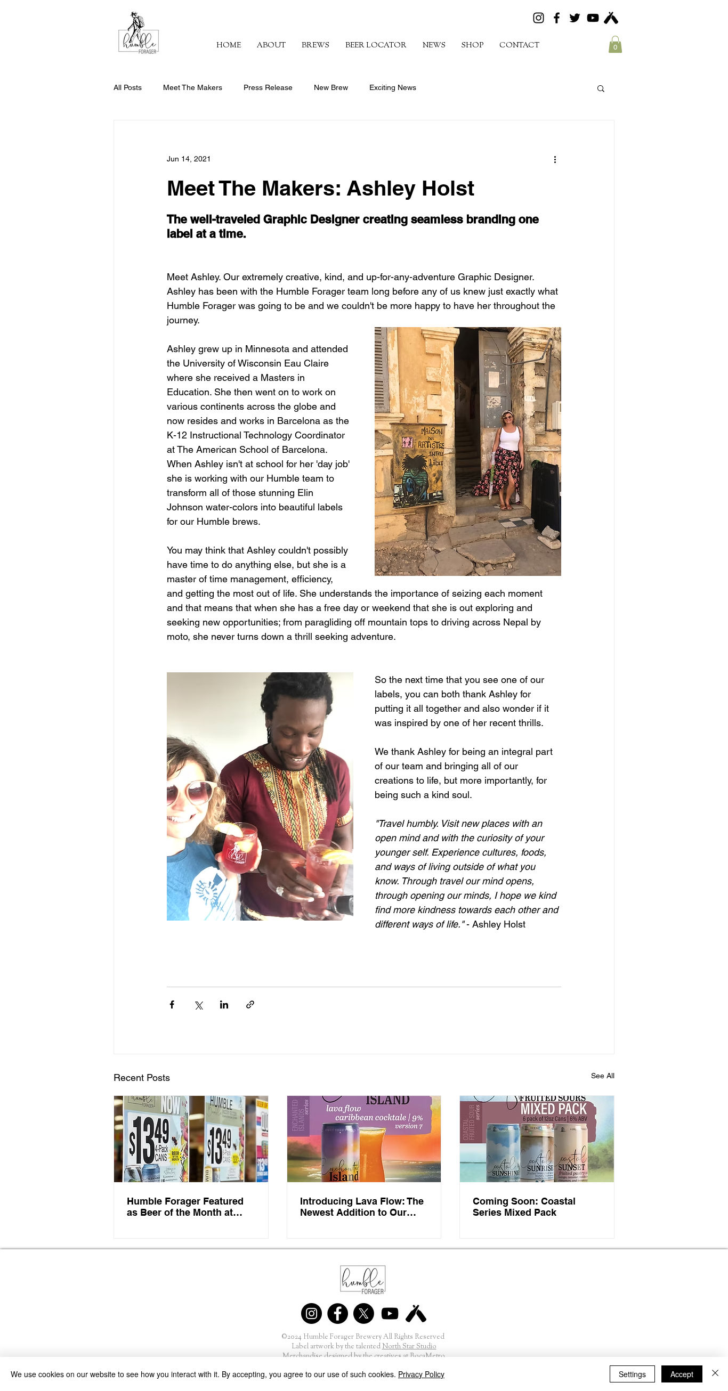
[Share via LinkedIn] (224, 1004)
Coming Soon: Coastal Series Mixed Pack (524, 1206)
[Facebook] (556, 18)
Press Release (268, 87)
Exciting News (392, 87)
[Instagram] (538, 18)
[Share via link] (250, 1004)
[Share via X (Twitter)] (198, 1004)
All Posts (128, 87)
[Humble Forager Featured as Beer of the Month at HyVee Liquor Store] (191, 1139)
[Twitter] (575, 18)
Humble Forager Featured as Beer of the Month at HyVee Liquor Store (185, 1206)
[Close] (715, 1373)
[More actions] (554, 158)
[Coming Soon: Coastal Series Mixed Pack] (537, 1139)
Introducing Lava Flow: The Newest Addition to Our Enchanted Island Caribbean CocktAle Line (362, 1206)
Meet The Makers (192, 87)
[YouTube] (593, 18)
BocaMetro (427, 1356)
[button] (315, 45)
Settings (632, 1374)
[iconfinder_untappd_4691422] (611, 18)
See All (602, 1075)
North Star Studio (409, 1346)
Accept (681, 1374)
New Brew (331, 87)
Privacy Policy (421, 1374)
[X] (363, 1313)
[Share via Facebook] (172, 1004)
